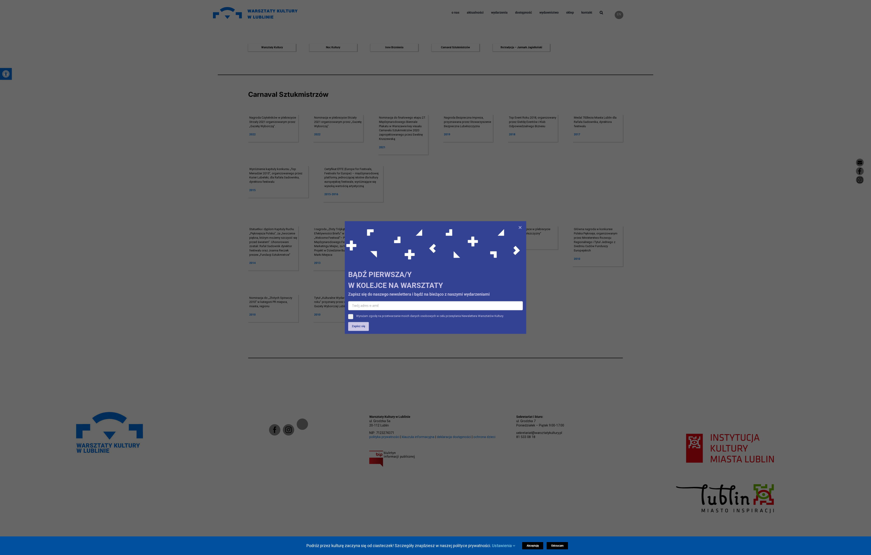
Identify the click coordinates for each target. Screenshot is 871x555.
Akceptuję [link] (533, 545)
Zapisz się (358, 326)
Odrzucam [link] (557, 545)
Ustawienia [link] (502, 545)
